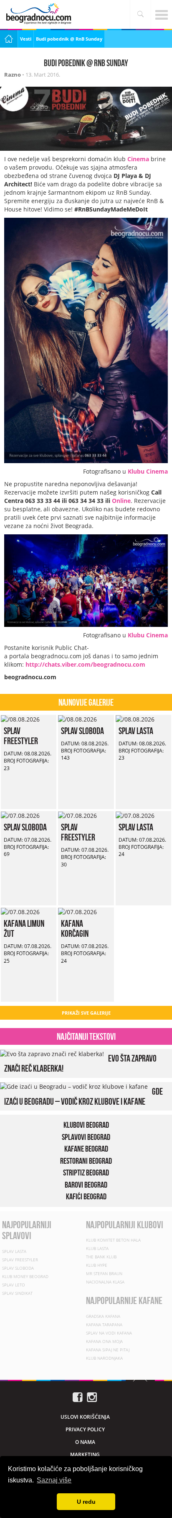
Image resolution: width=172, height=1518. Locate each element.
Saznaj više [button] (54, 1480)
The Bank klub (101, 1257)
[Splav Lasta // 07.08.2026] (135, 815)
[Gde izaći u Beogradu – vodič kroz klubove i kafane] (74, 1086)
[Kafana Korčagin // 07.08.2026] (77, 911)
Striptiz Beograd (86, 1172)
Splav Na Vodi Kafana (109, 1333)
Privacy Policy (85, 1429)
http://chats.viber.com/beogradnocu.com (85, 664)
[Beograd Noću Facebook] (78, 1396)
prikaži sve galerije (86, 1013)
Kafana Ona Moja (104, 1341)
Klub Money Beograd (25, 1276)
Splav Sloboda (82, 731)
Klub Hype (96, 1265)
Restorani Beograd (86, 1160)
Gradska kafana (103, 1316)
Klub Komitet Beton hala (113, 1240)
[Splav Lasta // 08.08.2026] (135, 719)
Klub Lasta (97, 1248)
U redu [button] (86, 1501)
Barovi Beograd (86, 1184)
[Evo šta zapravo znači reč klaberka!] (52, 1053)
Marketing (85, 1454)
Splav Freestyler (21, 736)
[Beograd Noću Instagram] (92, 1396)
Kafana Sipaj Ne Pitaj (107, 1350)
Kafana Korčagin (75, 928)
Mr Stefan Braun (104, 1273)
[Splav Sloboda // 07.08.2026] (20, 815)
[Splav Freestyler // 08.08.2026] (20, 719)
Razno (12, 74)
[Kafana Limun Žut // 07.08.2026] (20, 911)
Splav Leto (13, 1285)
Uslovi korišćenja (85, 1416)
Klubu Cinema (148, 471)
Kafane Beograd (86, 1148)
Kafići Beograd (86, 1196)
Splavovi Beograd (86, 1137)
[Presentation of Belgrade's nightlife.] (39, 13)
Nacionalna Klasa (105, 1282)
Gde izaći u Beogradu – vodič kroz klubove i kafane (83, 1096)
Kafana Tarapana (104, 1324)
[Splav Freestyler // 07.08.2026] (77, 815)
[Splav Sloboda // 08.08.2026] (77, 719)
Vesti (25, 39)
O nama (85, 1442)
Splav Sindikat (17, 1293)
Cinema (138, 159)
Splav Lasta (136, 731)
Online (121, 501)
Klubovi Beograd (86, 1124)
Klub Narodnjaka (104, 1358)
